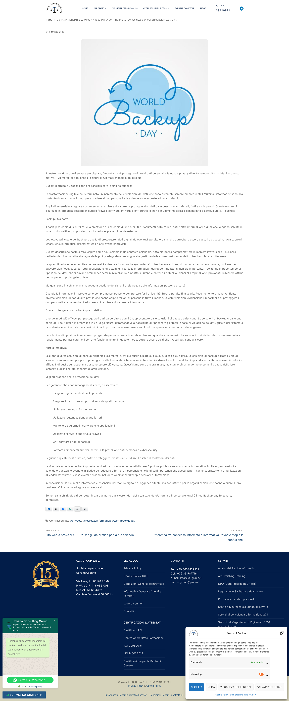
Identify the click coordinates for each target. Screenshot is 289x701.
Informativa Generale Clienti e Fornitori (142, 593)
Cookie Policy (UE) (136, 576)
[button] (282, 633)
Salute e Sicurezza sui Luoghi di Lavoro (243, 606)
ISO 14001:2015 (133, 653)
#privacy (75, 520)
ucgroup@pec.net (188, 582)
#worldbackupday (123, 520)
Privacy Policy (132, 568)
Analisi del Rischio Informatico (237, 568)
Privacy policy (35, 686)
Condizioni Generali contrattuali (144, 583)
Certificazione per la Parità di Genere (142, 663)
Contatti (129, 611)
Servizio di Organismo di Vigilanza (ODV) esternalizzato (244, 624)
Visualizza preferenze (236, 687)
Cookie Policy (221, 694)
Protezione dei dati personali (236, 599)
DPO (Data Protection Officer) (237, 583)
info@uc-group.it (191, 578)
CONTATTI (177, 560)
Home (49, 20)
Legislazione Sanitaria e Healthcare (240, 591)
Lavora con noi (133, 603)
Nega (211, 687)
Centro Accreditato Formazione (144, 638)
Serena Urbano (86, 572)
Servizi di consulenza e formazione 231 (243, 614)
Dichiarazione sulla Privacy (243, 694)
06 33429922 (223, 8)
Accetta (196, 687)
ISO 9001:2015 (133, 645)
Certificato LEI (133, 630)
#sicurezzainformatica (97, 520)
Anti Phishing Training (231, 576)
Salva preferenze (269, 687)
